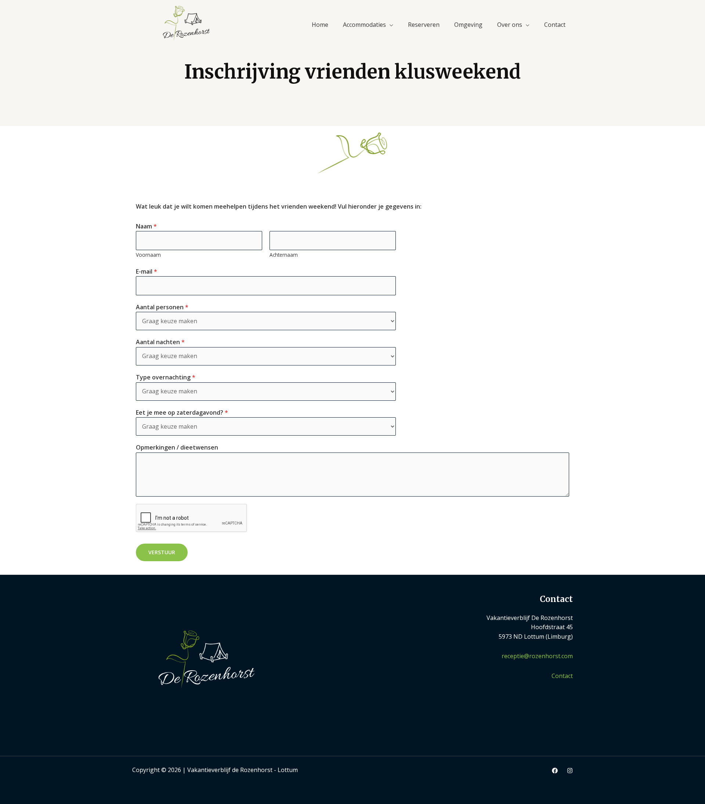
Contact (554, 25)
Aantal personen (162, 307)
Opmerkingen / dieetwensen (177, 447)
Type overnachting (165, 377)
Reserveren (424, 25)
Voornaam (148, 254)
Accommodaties (364, 25)
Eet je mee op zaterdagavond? (182, 412)
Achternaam (284, 254)
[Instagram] (570, 771)
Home (320, 25)
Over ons (509, 25)
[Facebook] (555, 771)
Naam (146, 226)
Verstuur (161, 552)
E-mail (146, 271)
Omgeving (468, 25)
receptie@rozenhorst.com (537, 656)
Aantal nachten (160, 342)
